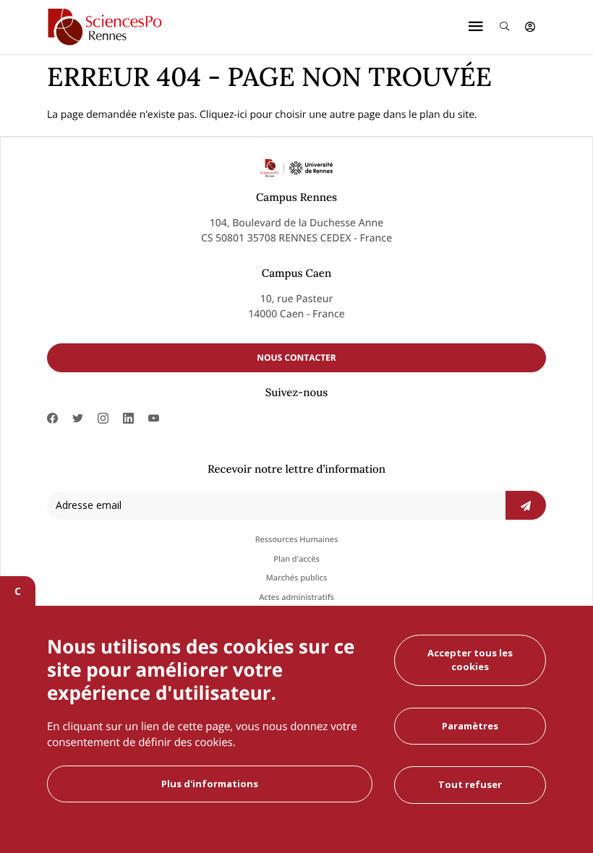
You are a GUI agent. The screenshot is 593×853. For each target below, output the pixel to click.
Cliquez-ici (223, 114)
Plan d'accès (296, 559)
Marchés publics (297, 578)
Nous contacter (296, 357)
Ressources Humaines (296, 539)
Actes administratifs (296, 597)
